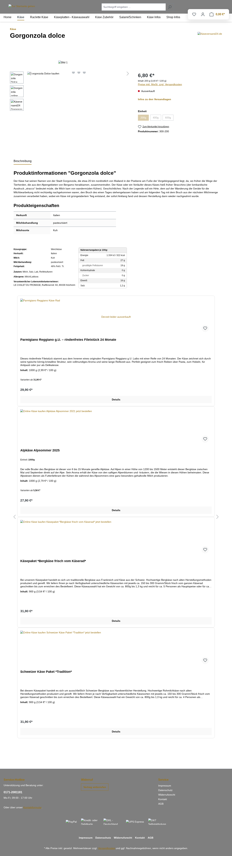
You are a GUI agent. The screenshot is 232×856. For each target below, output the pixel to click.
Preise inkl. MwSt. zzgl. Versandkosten (160, 84)
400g (157, 118)
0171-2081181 (13, 792)
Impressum (164, 785)
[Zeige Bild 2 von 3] (78, 72)
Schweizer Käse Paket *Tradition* (46, 671)
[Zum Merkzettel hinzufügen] (205, 328)
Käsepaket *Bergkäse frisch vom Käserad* (53, 561)
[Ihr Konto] (202, 14)
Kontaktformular (32, 807)
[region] (70, 92)
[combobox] (134, 7)
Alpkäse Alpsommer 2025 (40, 450)
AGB (160, 803)
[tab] (23, 161)
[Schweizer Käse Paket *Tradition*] (116, 649)
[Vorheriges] (30, 73)
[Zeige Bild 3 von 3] (84, 72)
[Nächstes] (127, 73)
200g (144, 118)
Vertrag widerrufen (94, 787)
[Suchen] (169, 7)
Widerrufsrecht (166, 794)
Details (116, 399)
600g (169, 118)
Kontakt (162, 799)
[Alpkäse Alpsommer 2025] (116, 427)
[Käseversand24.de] (210, 39)
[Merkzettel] (194, 14)
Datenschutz (165, 790)
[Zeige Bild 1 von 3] (73, 72)
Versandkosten (106, 848)
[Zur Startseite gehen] (22, 6)
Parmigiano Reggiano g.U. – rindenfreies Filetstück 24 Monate (68, 339)
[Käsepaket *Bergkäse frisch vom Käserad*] (116, 538)
